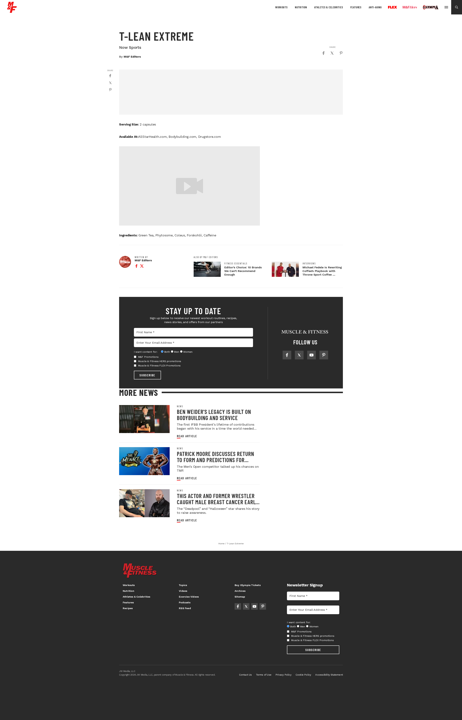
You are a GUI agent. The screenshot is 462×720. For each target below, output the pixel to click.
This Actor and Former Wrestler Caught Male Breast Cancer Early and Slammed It (217, 501)
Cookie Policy (303, 674)
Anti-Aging (375, 7)
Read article (187, 436)
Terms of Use (263, 674)
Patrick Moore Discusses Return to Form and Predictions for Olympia (215, 459)
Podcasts (184, 602)
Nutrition (301, 7)
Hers (410, 7)
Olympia (430, 7)
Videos (183, 590)
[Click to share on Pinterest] (341, 53)
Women (187, 351)
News (180, 406)
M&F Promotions (148, 356)
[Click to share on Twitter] (332, 53)
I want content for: (145, 351)
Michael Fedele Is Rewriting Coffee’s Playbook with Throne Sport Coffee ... (322, 271)
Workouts (281, 7)
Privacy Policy (283, 674)
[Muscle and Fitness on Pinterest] (323, 355)
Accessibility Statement (329, 674)
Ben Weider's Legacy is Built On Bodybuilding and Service (214, 414)
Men (176, 351)
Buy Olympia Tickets (248, 585)
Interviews (309, 263)
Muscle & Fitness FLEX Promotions (159, 365)
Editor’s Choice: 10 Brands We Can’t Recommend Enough (243, 271)
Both (167, 351)
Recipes (128, 608)
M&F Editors (132, 56)
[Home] (12, 11)
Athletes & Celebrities (328, 7)
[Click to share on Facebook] (323, 53)
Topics (183, 585)
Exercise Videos (189, 596)
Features (355, 7)
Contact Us (245, 674)
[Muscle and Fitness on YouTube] (311, 355)
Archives (240, 590)
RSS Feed (185, 608)
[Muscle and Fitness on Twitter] (299, 355)
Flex (392, 7)
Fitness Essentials (235, 263)
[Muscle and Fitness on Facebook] (287, 355)
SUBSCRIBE (147, 375)
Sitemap (240, 596)
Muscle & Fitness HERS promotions (159, 361)
